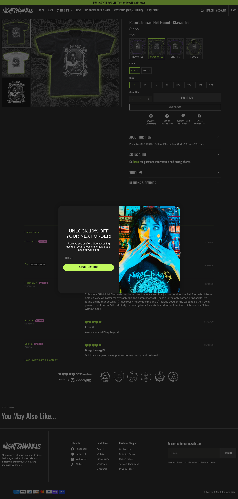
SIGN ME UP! (88, 267)
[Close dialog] (176, 209)
